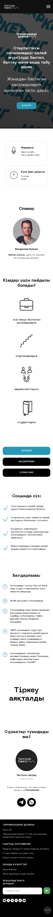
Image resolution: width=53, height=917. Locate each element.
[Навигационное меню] (48, 6)
